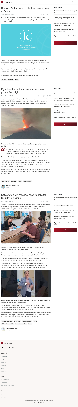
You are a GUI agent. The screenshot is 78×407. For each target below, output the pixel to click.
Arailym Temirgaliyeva (12, 185)
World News (10, 79)
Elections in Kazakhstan (7, 321)
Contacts (3, 397)
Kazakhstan (4, 356)
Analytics (3, 365)
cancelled (45, 169)
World (2, 368)
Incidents (3, 371)
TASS (12, 105)
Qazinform (4, 209)
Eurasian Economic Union (21, 323)
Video (29, 323)
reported (13, 300)
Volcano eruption (5, 181)
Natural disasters (27, 181)
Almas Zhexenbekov (12, 328)
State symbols (4, 382)
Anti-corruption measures (7, 385)
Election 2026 (17, 321)
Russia (16, 79)
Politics (3, 359)
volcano (13, 99)
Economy (3, 362)
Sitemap (3, 394)
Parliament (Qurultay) (27, 321)
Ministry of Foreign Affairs (7, 323)
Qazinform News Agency (39, 103)
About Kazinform (5, 379)
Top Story (4, 79)
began (16, 307)
